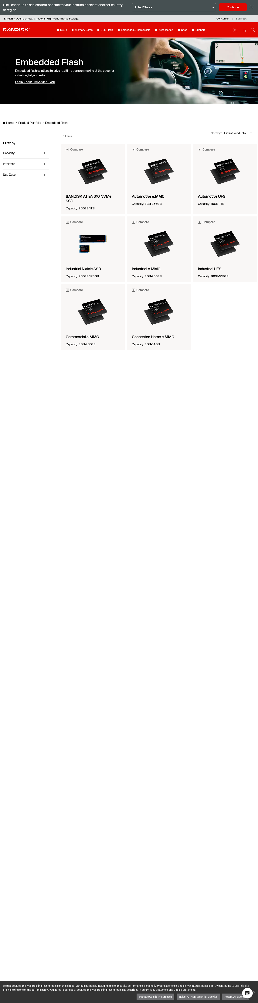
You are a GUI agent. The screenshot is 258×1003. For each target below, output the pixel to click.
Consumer (222, 18)
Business (241, 18)
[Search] (252, 30)
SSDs (63, 29)
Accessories (165, 29)
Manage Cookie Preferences (155, 996)
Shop (184, 29)
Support (200, 29)
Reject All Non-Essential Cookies (198, 996)
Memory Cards (84, 29)
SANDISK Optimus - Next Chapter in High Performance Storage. (41, 18)
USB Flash (107, 29)
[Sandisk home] (16, 29)
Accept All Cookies (235, 996)
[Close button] (251, 7)
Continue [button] (233, 7)
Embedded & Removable (135, 29)
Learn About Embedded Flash (35, 82)
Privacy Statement (157, 989)
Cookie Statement (184, 989)
